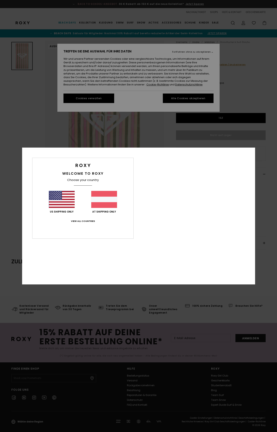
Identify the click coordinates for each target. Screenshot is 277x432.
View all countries (83, 221)
